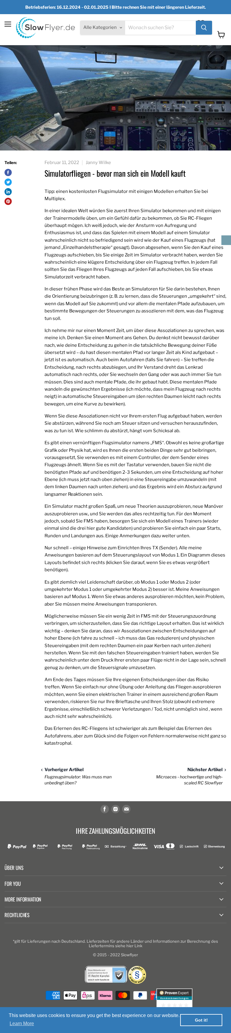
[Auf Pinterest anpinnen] (8, 201)
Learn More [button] (22, 1023)
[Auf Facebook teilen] (8, 172)
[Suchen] (204, 28)
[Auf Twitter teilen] (8, 182)
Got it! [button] (201, 1020)
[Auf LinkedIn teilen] (8, 191)
